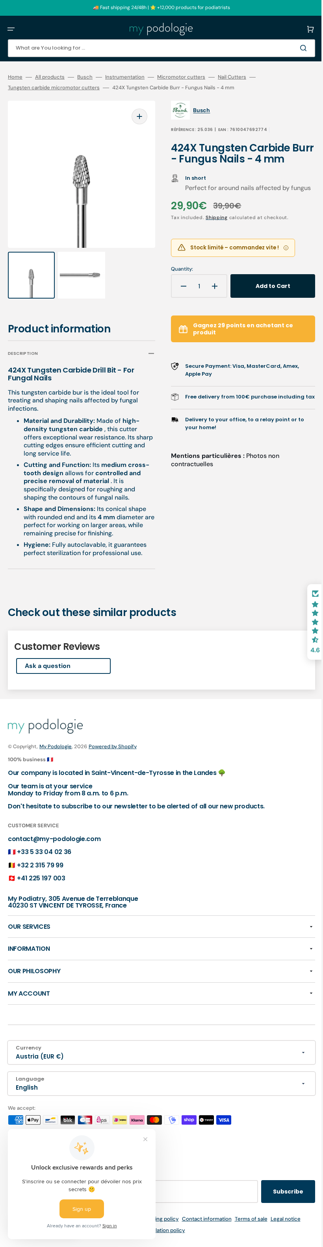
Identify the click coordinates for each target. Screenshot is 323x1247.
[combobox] (155, 48)
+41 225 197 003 (41, 878)
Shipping (211, 226)
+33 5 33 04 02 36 (44, 851)
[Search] (293, 48)
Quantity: (176, 277)
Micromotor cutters (181, 77)
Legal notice (280, 1219)
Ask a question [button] (48, 658)
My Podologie (55, 746)
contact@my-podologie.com (54, 838)
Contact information (201, 1219)
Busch (85, 77)
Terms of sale (245, 1219)
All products (50, 77)
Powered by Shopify (113, 746)
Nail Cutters (232, 77)
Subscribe (276, 1191)
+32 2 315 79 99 (40, 865)
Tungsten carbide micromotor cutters (54, 88)
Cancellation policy (155, 1230)
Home (15, 77)
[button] (11, 29)
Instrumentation (125, 77)
